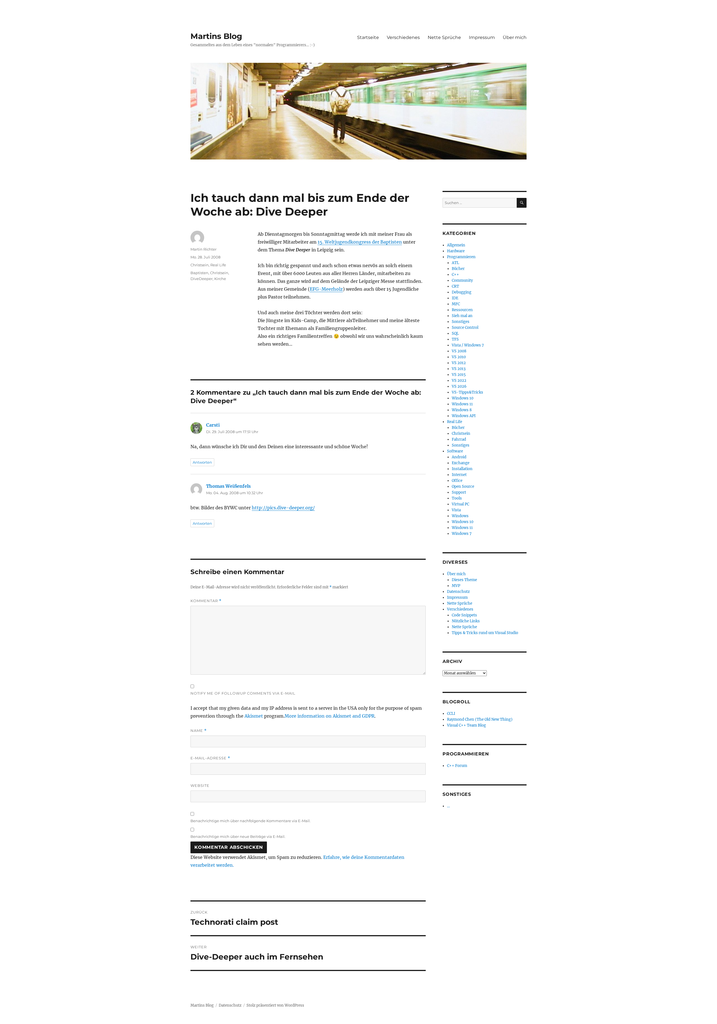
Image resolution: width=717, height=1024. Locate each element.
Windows (460, 516)
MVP (456, 585)
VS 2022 (459, 380)
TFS (455, 339)
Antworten (202, 462)
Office (457, 480)
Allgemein (456, 245)
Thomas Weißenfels (228, 486)
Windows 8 (462, 410)
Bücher (458, 268)
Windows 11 (462, 404)
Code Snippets (464, 615)
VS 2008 (459, 351)
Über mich (515, 37)
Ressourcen (462, 310)
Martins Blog (216, 36)
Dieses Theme (464, 579)
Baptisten (199, 273)
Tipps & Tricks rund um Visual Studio (485, 632)
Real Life (218, 265)
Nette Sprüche (444, 37)
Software (455, 451)
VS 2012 (459, 362)
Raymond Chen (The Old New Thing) (480, 719)
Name (198, 730)
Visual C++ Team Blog (466, 725)
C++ (455, 274)
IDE (455, 298)
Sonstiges (460, 321)
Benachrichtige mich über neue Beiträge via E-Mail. (237, 836)
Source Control (465, 327)
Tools (457, 498)
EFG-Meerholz (326, 289)
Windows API (464, 415)
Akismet (254, 716)
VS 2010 (459, 357)
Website (199, 785)
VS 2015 (459, 374)
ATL (455, 262)
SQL (455, 333)
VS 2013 (458, 368)
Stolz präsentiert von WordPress (275, 1005)
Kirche (220, 278)
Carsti (213, 425)
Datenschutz (458, 591)
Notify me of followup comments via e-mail (242, 693)
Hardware (456, 251)
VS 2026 (459, 386)
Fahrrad (459, 439)
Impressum (482, 37)
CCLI (451, 713)
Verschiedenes (403, 37)
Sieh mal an (462, 315)
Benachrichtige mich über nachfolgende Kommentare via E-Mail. (250, 821)
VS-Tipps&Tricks (467, 392)
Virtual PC (460, 504)
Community (462, 280)
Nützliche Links (466, 621)
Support (459, 492)
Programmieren (461, 257)
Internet (459, 474)
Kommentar (206, 600)
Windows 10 (462, 398)
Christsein (199, 265)
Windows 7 (462, 533)
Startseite (368, 37)
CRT (455, 286)
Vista (456, 510)
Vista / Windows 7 (468, 345)
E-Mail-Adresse (210, 758)
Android (459, 457)
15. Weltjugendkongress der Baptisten (360, 242)
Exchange (460, 463)
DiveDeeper (201, 278)
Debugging (461, 292)
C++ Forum (457, 765)
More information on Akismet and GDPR (329, 716)
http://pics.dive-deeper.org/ (283, 507)
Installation (462, 468)
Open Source (463, 486)
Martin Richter (203, 249)
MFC (456, 304)
